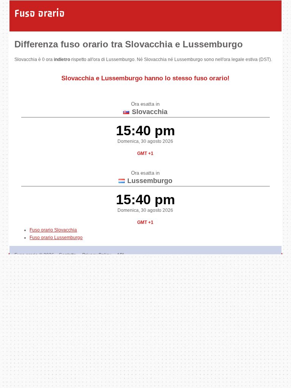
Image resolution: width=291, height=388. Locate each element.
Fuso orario (39, 13)
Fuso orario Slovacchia (53, 230)
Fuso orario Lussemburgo (56, 237)
